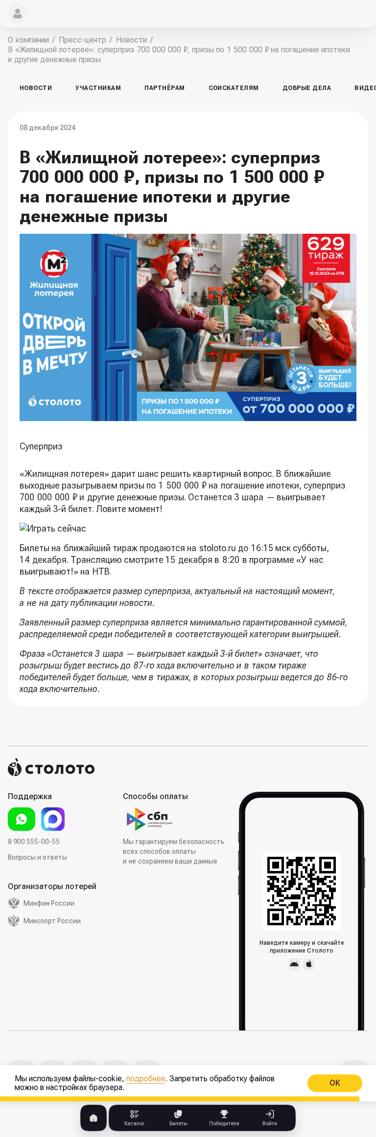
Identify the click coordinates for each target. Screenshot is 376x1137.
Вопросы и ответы (37, 857)
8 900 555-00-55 (34, 842)
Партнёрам (164, 88)
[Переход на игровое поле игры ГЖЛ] (188, 529)
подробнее (145, 1078)
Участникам (98, 88)
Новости (36, 88)
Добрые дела (306, 88)
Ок (334, 1083)
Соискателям (234, 88)
